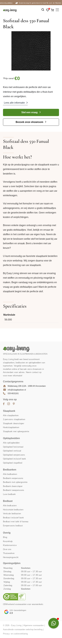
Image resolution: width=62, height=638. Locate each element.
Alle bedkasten (10, 505)
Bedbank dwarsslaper (12, 486)
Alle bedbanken (10, 474)
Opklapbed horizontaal (13, 447)
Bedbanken (9, 469)
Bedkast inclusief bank (13, 517)
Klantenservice (10, 545)
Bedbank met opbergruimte (15, 482)
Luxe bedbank (9, 494)
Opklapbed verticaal (12, 451)
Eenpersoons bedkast (13, 525)
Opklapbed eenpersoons (14, 455)
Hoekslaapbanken (11, 427)
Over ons (7, 549)
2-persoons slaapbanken (14, 419)
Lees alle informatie (14, 102)
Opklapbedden (11, 438)
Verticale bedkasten (12, 513)
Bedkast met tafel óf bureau (15, 521)
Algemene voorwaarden (33, 625)
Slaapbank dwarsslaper (13, 423)
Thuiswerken (8, 553)
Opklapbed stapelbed (12, 463)
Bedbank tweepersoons (13, 490)
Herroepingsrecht (10, 557)
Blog (5, 537)
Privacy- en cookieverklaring (15, 634)
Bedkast (7, 501)
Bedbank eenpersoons (13, 478)
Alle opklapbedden (11, 443)
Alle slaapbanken (11, 415)
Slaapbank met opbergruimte (16, 431)
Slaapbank (9, 411)
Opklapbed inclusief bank (14, 459)
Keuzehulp (8, 541)
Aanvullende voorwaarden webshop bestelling (22, 629)
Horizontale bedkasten (13, 509)
